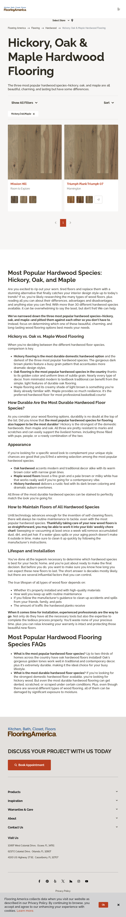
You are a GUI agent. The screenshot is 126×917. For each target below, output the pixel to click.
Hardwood (51, 28)
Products (14, 792)
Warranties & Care (20, 809)
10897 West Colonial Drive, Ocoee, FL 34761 (31, 845)
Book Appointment (31, 765)
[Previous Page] (55, 223)
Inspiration (15, 801)
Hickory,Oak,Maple (21, 113)
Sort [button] (107, 102)
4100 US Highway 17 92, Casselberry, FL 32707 (33, 857)
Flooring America (17, 28)
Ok (103, 904)
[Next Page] (70, 223)
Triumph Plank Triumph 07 (85, 184)
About (12, 818)
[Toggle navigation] (119, 9)
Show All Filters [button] (22, 102)
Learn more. (25, 910)
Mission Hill (18, 184)
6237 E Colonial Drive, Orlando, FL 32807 (29, 851)
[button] (61, 20)
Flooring (35, 28)
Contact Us (15, 827)
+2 (98, 199)
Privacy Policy (62, 891)
